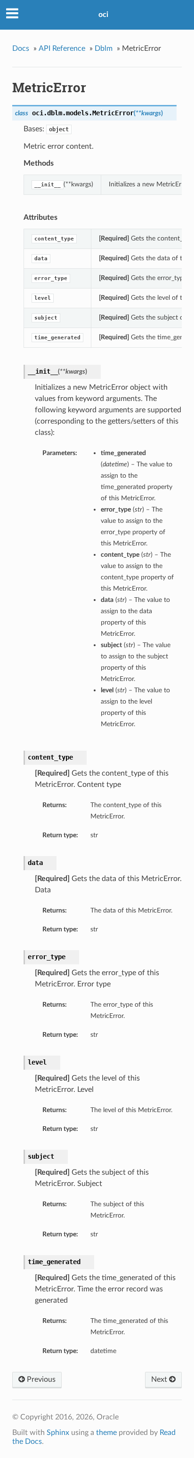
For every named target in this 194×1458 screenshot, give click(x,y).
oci (103, 14)
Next (160, 1379)
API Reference (62, 48)
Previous (40, 1379)
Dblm (104, 48)
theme (106, 1432)
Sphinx (58, 1432)
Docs (20, 48)
